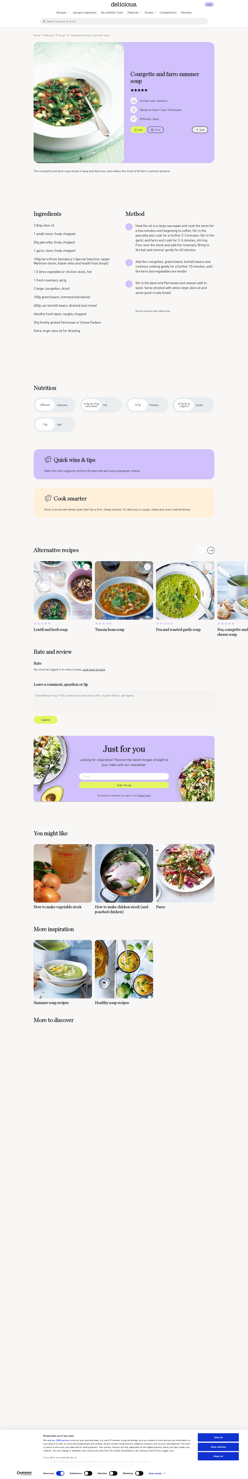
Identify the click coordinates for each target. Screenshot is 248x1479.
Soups (61, 35)
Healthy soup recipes (112, 1003)
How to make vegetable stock (58, 907)
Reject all (218, 1456)
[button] (210, 550)
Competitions (168, 12)
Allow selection (218, 1447)
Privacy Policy (144, 795)
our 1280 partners (61, 1440)
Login (209, 4)
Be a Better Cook (112, 12)
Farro (160, 907)
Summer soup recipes (51, 1003)
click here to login (94, 669)
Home (37, 35)
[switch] (88, 1473)
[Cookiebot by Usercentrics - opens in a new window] (24, 1473)
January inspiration (85, 12)
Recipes (62, 12)
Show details (155, 1473)
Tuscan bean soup (109, 630)
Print (157, 129)
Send (202, 129)
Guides (149, 12)
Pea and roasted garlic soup (178, 630)
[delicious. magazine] (124, 4)
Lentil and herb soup (51, 630)
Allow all (218, 1437)
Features (133, 12)
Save (140, 129)
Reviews (186, 12)
